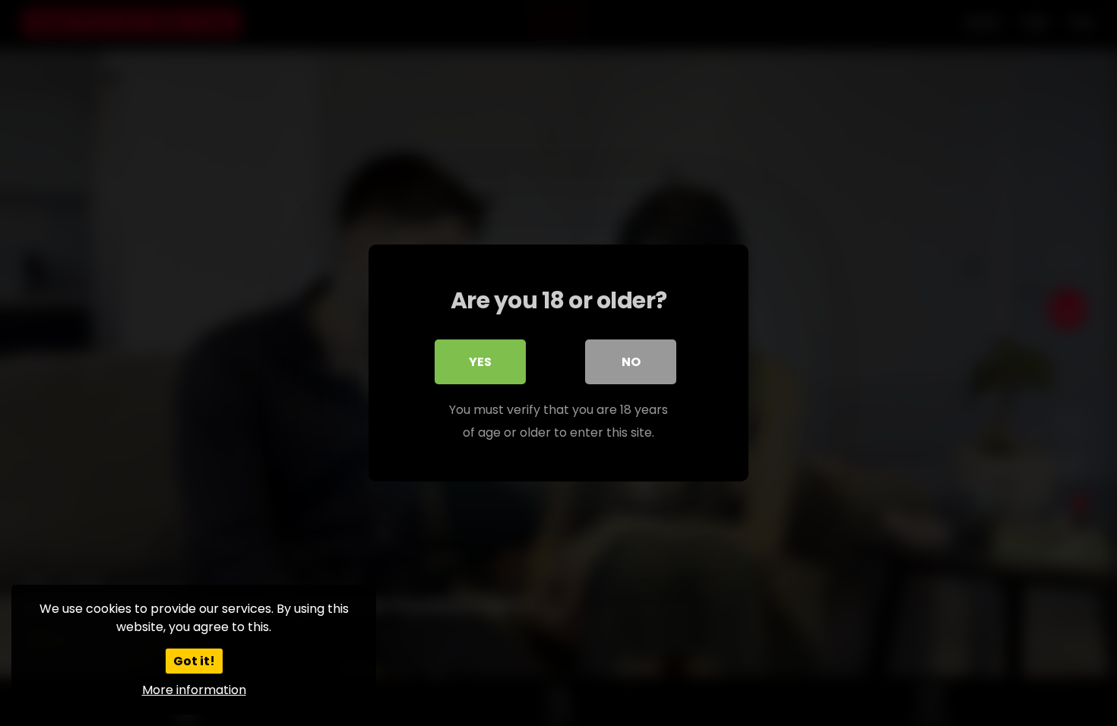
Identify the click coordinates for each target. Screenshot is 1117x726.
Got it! (194, 661)
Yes (480, 362)
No (631, 362)
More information (194, 690)
